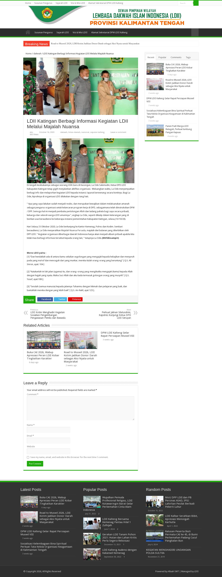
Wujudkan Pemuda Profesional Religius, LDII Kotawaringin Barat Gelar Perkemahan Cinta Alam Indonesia (108, 503)
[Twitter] (168, 3)
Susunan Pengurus (43, 3)
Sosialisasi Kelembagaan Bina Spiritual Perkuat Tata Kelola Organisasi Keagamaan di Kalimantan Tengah (171, 113)
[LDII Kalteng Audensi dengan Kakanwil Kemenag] (92, 554)
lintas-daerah (74, 132)
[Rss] (162, 3)
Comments (176, 57)
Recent (151, 57)
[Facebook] (165, 3)
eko (31, 132)
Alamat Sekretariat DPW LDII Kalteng (105, 3)
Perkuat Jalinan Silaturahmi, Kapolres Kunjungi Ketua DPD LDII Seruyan (115, 314)
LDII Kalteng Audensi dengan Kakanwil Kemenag (119, 551)
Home (28, 3)
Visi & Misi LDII (78, 3)
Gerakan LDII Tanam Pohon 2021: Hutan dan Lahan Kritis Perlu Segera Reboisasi (119, 537)
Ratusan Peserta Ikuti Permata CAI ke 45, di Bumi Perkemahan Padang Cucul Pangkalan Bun (181, 536)
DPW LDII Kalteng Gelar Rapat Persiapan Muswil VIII (117, 334)
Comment (32, 394)
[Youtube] (172, 3)
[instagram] (175, 3)
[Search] (196, 3)
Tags (188, 57)
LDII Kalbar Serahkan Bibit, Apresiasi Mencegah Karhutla (181, 519)
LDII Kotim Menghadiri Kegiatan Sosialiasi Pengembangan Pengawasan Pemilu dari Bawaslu (48, 314)
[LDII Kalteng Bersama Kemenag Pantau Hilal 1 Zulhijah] (92, 523)
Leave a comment (118, 132)
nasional (85, 132)
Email (30, 435)
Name (31, 425)
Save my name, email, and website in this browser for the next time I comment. (69, 457)
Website (31, 446)
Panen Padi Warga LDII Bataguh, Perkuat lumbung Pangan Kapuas (179, 129)
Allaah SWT (173, 571)
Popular (162, 57)
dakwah (37, 53)
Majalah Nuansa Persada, (73, 230)
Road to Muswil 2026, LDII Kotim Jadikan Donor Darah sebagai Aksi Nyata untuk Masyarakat (95, 43)
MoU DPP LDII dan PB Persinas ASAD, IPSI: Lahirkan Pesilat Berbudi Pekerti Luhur (179, 502)
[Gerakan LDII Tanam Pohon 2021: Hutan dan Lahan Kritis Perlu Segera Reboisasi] (92, 539)
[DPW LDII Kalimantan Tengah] (111, 17)
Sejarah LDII (61, 3)
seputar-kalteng (97, 132)
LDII (196, 571)
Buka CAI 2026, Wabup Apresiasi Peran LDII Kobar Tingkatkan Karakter (43, 355)
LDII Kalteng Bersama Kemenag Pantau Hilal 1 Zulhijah (116, 522)
